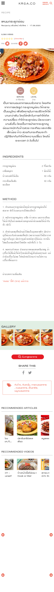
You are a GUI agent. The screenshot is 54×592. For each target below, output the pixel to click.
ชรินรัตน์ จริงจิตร (18, 25)
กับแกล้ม (26, 384)
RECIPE (5, 13)
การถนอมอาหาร (39, 384)
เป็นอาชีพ (33, 387)
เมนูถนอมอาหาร (22, 390)
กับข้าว (18, 384)
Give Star (19, 38)
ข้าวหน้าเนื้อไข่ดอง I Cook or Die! (27, 474)
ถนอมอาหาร (21, 387)
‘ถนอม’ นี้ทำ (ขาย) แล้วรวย (15, 281)
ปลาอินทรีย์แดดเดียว (25, 440)
